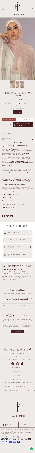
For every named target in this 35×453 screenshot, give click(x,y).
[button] (3, 9)
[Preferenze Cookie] (18, 437)
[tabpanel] (17, 49)
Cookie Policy (17, 371)
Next (33, 48)
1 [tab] (15, 75)
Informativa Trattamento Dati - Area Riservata (17, 383)
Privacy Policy (17, 379)
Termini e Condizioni (17, 368)
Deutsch (25, 425)
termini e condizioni (22, 299)
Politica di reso (17, 375)
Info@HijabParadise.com (17, 353)
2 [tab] (17, 75)
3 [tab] (20, 75)
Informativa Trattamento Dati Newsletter (17, 386)
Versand (17, 103)
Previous (2, 48)
